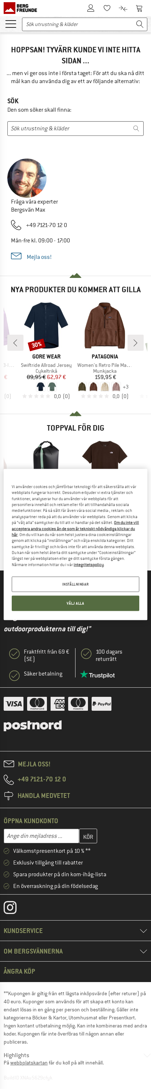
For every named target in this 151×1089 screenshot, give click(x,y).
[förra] (15, 343)
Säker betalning (43, 673)
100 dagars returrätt (109, 655)
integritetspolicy (89, 564)
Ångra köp (19, 971)
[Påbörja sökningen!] (140, 24)
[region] (75, 544)
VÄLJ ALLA (75, 603)
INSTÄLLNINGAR (75, 584)
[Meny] (10, 23)
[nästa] (136, 343)
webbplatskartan (29, 1062)
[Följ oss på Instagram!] (15, 909)
